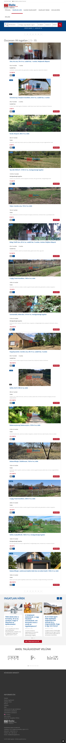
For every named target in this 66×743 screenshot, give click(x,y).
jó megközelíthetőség (42, 579)
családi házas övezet (32, 106)
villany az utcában (53, 434)
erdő (34, 178)
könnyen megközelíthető (45, 142)
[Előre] (61, 598)
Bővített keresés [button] (28, 28)
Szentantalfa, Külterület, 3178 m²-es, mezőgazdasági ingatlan (28, 314)
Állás (5, 707)
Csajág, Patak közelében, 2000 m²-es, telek (22, 499)
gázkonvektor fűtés (35, 250)
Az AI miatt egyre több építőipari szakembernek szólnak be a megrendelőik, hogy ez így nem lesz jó (32, 621)
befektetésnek (16, 214)
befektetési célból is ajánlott (15, 323)
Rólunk (7, 17)
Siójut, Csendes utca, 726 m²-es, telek (21, 206)
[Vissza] (58, 598)
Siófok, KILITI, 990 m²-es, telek (19, 388)
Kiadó (7, 25)
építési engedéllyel (22, 579)
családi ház (20, 250)
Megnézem (56, 75)
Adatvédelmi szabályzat (10, 712)
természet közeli (42, 214)
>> (41, 34)
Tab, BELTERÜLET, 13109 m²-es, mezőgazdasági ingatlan (26, 170)
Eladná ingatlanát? (30, 10)
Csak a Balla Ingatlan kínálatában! (20, 106)
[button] (63, 741)
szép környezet (45, 434)
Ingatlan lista (17, 10)
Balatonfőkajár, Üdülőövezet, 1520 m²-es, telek (24, 461)
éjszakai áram (31, 360)
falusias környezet (36, 142)
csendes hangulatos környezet (27, 178)
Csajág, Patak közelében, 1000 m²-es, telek (22, 278)
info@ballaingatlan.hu (19, 1)
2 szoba (11, 106)
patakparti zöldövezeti (49, 323)
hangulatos (52, 287)
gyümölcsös (16, 543)
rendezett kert (43, 543)
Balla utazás (7, 716)
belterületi (12, 142)
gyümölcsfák (38, 178)
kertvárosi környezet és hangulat (26, 214)
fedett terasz (39, 106)
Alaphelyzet (38, 28)
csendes (16, 70)
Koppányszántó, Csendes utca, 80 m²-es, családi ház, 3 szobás (28, 352)
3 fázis (11, 214)
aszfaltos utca (12, 178)
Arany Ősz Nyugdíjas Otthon (11, 718)
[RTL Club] (13, 658)
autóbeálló (12, 70)
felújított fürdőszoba (43, 360)
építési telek (20, 70)
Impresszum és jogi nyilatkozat (12, 709)
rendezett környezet (50, 543)
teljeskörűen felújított (42, 70)
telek (52, 142)
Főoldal (8, 10)
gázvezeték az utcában (28, 70)
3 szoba (11, 250)
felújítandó (44, 106)
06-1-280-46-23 (13, 733)
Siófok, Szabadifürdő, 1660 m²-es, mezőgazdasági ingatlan (27, 535)
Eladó (7, 24)
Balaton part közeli (13, 579)
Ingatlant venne (44, 10)
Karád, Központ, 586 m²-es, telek (19, 134)
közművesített (50, 579)
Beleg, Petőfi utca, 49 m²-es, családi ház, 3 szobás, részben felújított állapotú (33, 242)
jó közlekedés (34, 579)
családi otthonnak (19, 396)
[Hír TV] (52, 658)
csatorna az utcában (27, 142)
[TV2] (33, 658)
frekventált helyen (25, 323)
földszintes (49, 106)
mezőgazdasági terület (46, 178)
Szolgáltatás (55, 10)
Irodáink (6, 705)
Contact (8, 714)
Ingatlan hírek (14, 598)
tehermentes (35, 214)
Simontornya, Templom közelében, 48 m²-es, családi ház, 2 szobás (30, 97)
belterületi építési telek (14, 434)
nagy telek (36, 70)
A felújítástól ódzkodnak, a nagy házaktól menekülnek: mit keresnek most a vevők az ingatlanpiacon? (12, 620)
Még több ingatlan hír (32, 641)
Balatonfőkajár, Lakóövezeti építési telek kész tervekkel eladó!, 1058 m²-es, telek (34, 571)
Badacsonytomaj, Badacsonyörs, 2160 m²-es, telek (25, 425)
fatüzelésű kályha (27, 250)
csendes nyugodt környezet (29, 287)
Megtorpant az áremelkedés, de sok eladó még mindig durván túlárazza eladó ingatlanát (52, 622)
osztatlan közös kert (38, 434)
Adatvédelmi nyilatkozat (10, 711)
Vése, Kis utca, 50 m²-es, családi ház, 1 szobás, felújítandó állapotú (30, 61)
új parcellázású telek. (50, 214)
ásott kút (11, 543)
